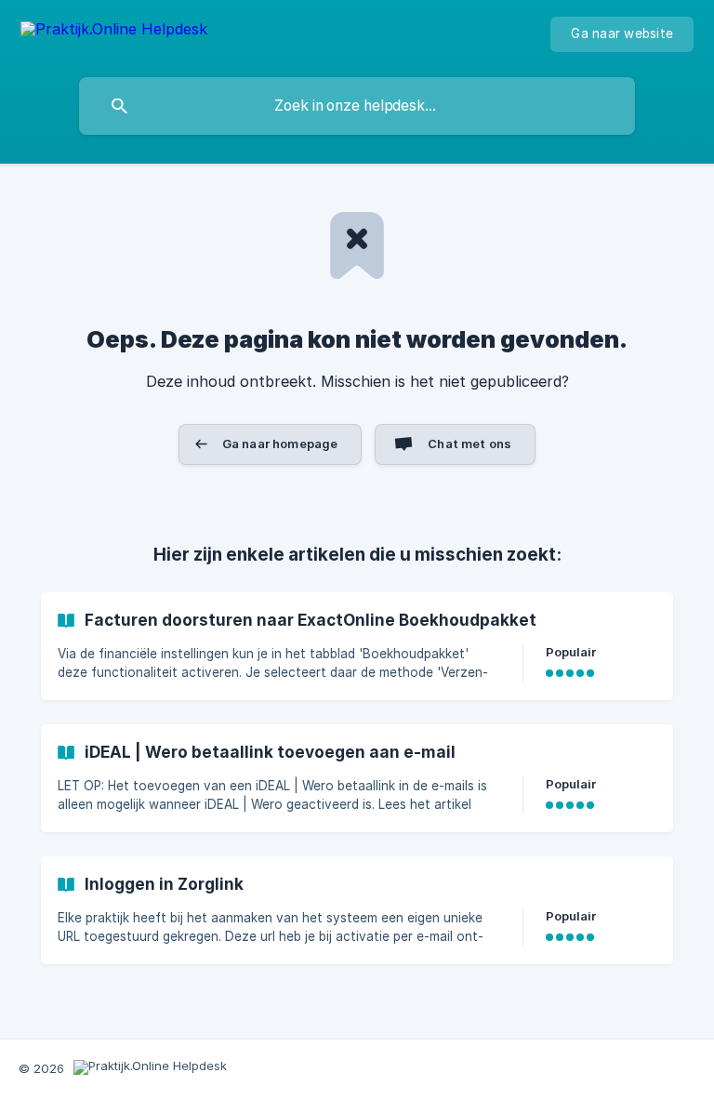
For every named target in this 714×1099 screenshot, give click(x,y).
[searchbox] (357, 106)
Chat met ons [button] (469, 443)
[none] (113, 32)
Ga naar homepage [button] (279, 443)
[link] (357, 646)
